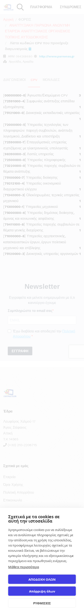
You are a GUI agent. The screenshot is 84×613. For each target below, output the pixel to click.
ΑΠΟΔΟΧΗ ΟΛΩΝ (42, 579)
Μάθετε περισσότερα (23, 567)
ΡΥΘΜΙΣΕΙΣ (42, 603)
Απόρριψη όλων (42, 591)
